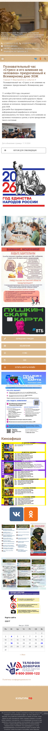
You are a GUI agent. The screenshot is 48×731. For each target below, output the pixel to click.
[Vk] (16, 514)
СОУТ (7, 621)
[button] (2, 59)
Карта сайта (10, 617)
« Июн (22, 654)
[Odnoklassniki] (31, 514)
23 (42, 643)
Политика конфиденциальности (16, 679)
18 (12, 643)
